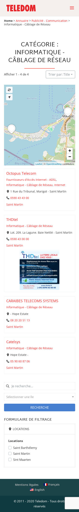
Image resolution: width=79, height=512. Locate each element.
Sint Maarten (22, 460)
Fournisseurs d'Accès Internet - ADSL (31, 180)
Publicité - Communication (49, 21)
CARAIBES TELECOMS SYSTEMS (32, 300)
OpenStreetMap (54, 163)
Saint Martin (14, 204)
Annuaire (22, 21)
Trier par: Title (59, 74)
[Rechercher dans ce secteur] (9, 90)
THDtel (12, 219)
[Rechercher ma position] (9, 97)
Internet (59, 185)
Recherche (39, 407)
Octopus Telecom (21, 173)
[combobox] (39, 397)
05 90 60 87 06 (20, 361)
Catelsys (13, 341)
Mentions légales (26, 485)
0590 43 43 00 (19, 198)
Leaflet (38, 163)
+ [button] (69, 150)
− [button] (69, 156)
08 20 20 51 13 (20, 320)
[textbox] (39, 397)
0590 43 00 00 (19, 239)
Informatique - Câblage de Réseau (29, 185)
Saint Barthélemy (25, 448)
